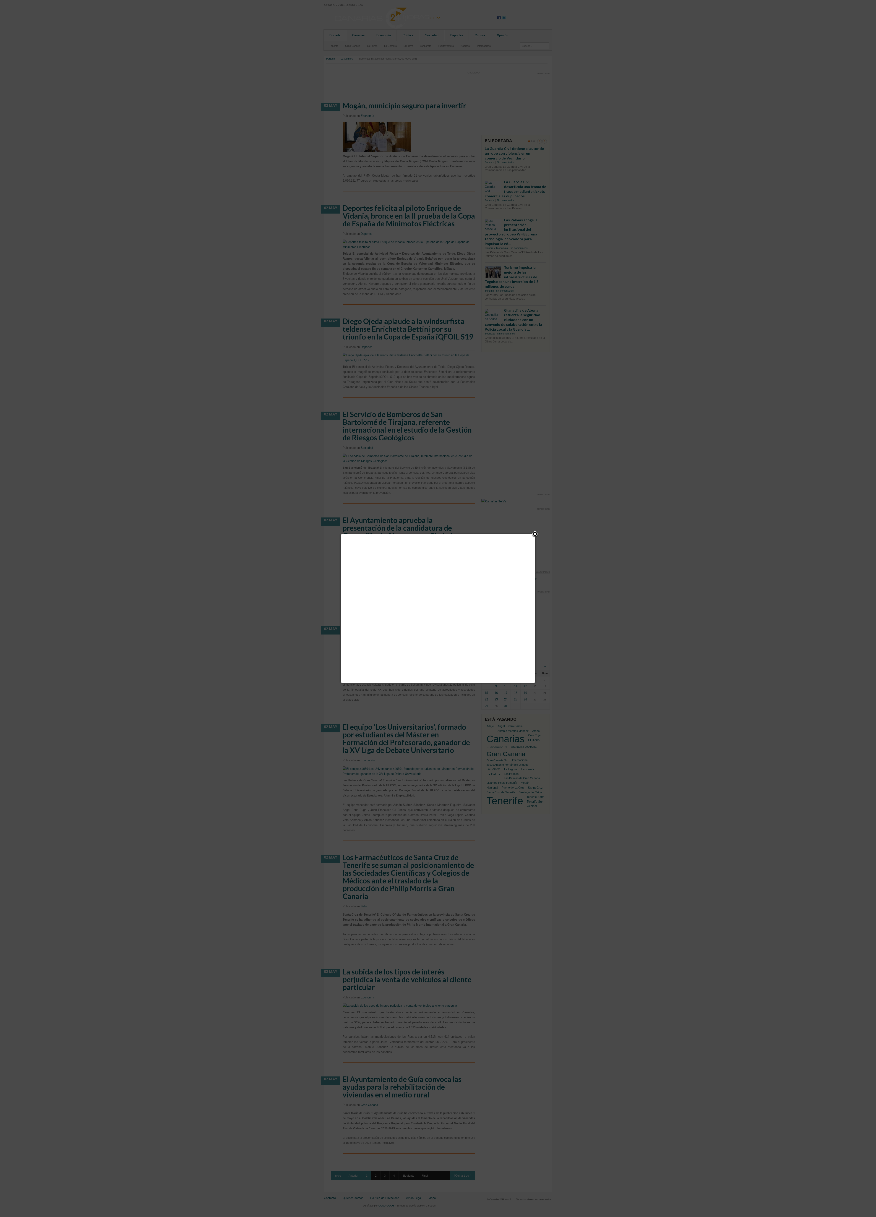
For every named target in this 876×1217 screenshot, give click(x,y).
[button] (535, 534)
